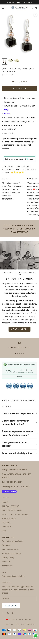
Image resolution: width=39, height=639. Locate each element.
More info (19, 376)
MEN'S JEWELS (9, 518)
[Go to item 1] (4, 61)
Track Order (7, 566)
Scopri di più (19, 329)
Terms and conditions (11, 553)
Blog (4, 531)
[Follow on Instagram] (8, 613)
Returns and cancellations (13, 576)
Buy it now (19, 88)
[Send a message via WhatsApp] (35, 635)
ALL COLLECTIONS (10, 506)
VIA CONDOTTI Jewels (12, 510)
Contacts (6, 545)
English (28, 619)
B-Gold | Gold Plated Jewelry (15, 514)
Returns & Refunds (10, 549)
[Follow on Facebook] (3, 613)
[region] (19, 346)
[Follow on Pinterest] (13, 613)
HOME (5, 502)
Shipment (6, 562)
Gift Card (6, 522)
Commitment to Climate (12, 541)
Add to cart (19, 82)
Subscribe (11, 606)
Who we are (7, 527)
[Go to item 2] (10, 60)
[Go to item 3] (16, 60)
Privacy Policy (8, 557)
